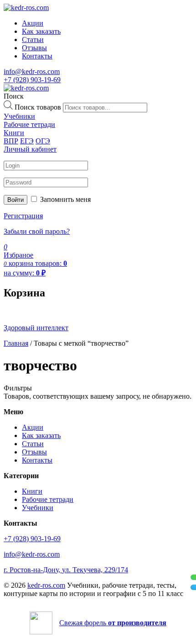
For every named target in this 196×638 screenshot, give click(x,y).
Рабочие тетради (47, 499)
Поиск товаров (38, 107)
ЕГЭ (27, 141)
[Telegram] (193, 587)
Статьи (33, 39)
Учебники (37, 507)
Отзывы (34, 48)
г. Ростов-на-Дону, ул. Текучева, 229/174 (66, 570)
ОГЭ (43, 141)
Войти (15, 199)
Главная (16, 343)
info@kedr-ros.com (32, 71)
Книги (32, 491)
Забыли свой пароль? (37, 231)
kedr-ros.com (46, 585)
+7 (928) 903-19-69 (32, 80)
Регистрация (23, 216)
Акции (32, 23)
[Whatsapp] (193, 577)
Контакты (37, 56)
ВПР (11, 141)
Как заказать (41, 31)
